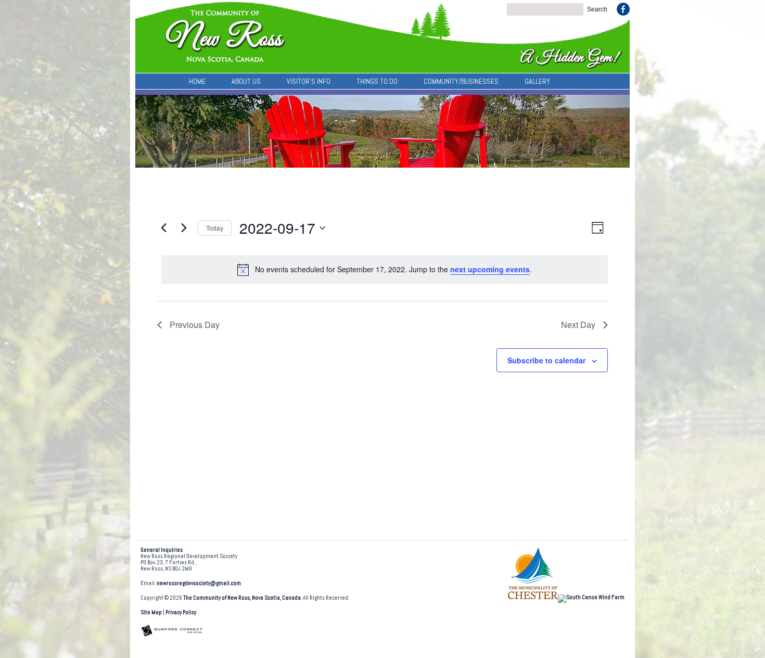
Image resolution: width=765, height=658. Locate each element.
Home (197, 81)
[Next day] (183, 228)
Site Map (151, 612)
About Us (246, 81)
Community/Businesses (461, 81)
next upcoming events (490, 269)
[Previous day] (163, 228)
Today (214, 227)
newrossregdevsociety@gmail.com (199, 583)
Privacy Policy (180, 612)
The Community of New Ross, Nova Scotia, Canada (242, 597)
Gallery (537, 81)
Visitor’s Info (308, 81)
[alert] (384, 269)
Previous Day (195, 325)
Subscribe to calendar (546, 360)
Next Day (578, 325)
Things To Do (377, 81)
